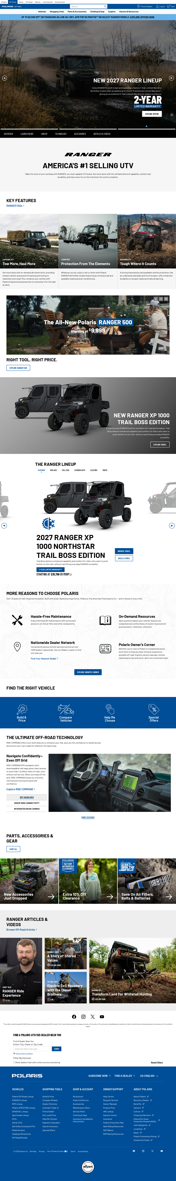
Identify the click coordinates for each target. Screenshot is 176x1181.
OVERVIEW (8, 122)
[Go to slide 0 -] (29, 118)
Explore (111, 11)
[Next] (171, 72)
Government (60, 2)
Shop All (13, 838)
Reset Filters (157, 1051)
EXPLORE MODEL (159, 433)
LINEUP (44, 122)
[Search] (104, 6)
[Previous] (4, 72)
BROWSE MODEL (124, 540)
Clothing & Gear (97, 11)
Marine (37, 2)
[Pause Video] (156, 288)
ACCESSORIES (80, 122)
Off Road (12, 2)
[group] (88, 492)
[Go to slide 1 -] (88, 116)
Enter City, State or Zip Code (28, 1033)
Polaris (4, 2)
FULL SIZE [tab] (65, 459)
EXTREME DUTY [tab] (79, 459)
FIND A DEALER (123, 1064)
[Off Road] (11, 6)
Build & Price (124, 547)
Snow (21, 2)
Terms (72, 1140)
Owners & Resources (129, 11)
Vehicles (42, 11)
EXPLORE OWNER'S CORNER (88, 661)
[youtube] (102, 1007)
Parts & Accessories (77, 11)
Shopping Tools (57, 11)
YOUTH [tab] (104, 459)
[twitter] (93, 1007)
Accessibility (83, 1140)
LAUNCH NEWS (27, 122)
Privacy (42, 1140)
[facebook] (74, 1007)
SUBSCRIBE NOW (98, 1064)
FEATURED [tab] (41, 459)
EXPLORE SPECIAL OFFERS (151, 100)
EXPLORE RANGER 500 (18, 357)
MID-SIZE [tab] (53, 459)
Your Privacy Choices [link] (55, 1140)
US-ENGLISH (147, 1064)
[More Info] (70, 563)
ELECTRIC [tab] (93, 459)
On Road (29, 2)
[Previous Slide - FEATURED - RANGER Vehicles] (4, 514)
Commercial (47, 2)
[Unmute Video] (161, 288)
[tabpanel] (88, 514)
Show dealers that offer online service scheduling (37, 1051)
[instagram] (83, 1007)
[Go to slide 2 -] (146, 118)
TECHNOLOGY (60, 122)
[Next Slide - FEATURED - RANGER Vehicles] (172, 514)
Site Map (33, 1140)
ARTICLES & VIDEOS (102, 122)
